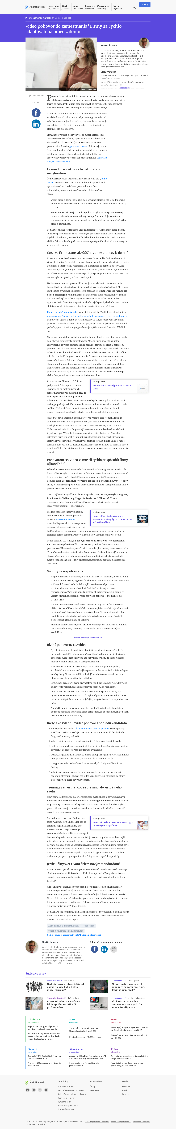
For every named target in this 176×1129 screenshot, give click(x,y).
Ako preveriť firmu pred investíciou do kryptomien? (44, 1064)
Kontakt (125, 1094)
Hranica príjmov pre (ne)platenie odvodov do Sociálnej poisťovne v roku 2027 (129, 1028)
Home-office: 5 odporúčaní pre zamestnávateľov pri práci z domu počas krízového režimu (112, 519)
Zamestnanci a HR (63, 18)
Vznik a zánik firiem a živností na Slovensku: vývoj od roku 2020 (83, 1029)
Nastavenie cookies (141, 1122)
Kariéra (125, 1090)
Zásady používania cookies (97, 1122)
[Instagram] (40, 1090)
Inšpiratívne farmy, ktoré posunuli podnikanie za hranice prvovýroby (43, 1027)
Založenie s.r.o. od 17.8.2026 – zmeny (86, 1037)
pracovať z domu (78, 146)
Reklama (126, 1086)
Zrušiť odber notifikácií (35, 1124)
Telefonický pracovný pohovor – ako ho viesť (112, 387)
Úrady (92, 1086)
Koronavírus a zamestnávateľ (63, 925)
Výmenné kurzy (64, 1102)
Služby (145, 4)
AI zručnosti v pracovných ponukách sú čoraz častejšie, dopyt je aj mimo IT (128, 987)
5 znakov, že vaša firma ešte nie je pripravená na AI (84, 1064)
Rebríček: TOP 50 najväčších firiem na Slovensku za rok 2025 (44, 1057)
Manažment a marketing (41, 18)
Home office (88, 925)
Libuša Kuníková (73, 998)
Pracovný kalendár (66, 1109)
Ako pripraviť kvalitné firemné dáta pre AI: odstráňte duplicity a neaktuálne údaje (87, 1057)
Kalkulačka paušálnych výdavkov (72, 1094)
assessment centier (65, 519)
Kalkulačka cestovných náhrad (71, 1090)
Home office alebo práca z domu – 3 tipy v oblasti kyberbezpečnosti (113, 824)
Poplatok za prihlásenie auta (70, 1105)
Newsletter (95, 1090)
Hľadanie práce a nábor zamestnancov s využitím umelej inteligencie (126, 1004)
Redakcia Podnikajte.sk (136, 998)
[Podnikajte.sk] (35, 7)
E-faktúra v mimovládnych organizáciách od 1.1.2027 (129, 1036)
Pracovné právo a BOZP (56, 998)
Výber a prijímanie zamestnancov (65, 930)
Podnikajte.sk (63, 1122)
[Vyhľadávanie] (134, 7)
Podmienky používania (121, 1122)
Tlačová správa (133, 981)
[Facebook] (34, 1090)
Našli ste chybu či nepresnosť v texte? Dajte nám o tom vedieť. (74, 935)
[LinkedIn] (28, 1090)
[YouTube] (46, 1090)
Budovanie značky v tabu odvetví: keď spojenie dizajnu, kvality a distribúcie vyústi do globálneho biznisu (44, 1036)
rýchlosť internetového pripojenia (92, 728)
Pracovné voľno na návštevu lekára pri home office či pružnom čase (63, 1004)
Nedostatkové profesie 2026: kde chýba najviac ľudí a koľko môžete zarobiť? (66, 987)
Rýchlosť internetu (66, 1098)
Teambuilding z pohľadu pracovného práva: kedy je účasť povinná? (127, 1064)
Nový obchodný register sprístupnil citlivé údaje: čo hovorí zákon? (129, 1057)
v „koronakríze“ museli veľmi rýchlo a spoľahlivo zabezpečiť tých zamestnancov (87, 316)
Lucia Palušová (68, 981)
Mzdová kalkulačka (66, 1086)
